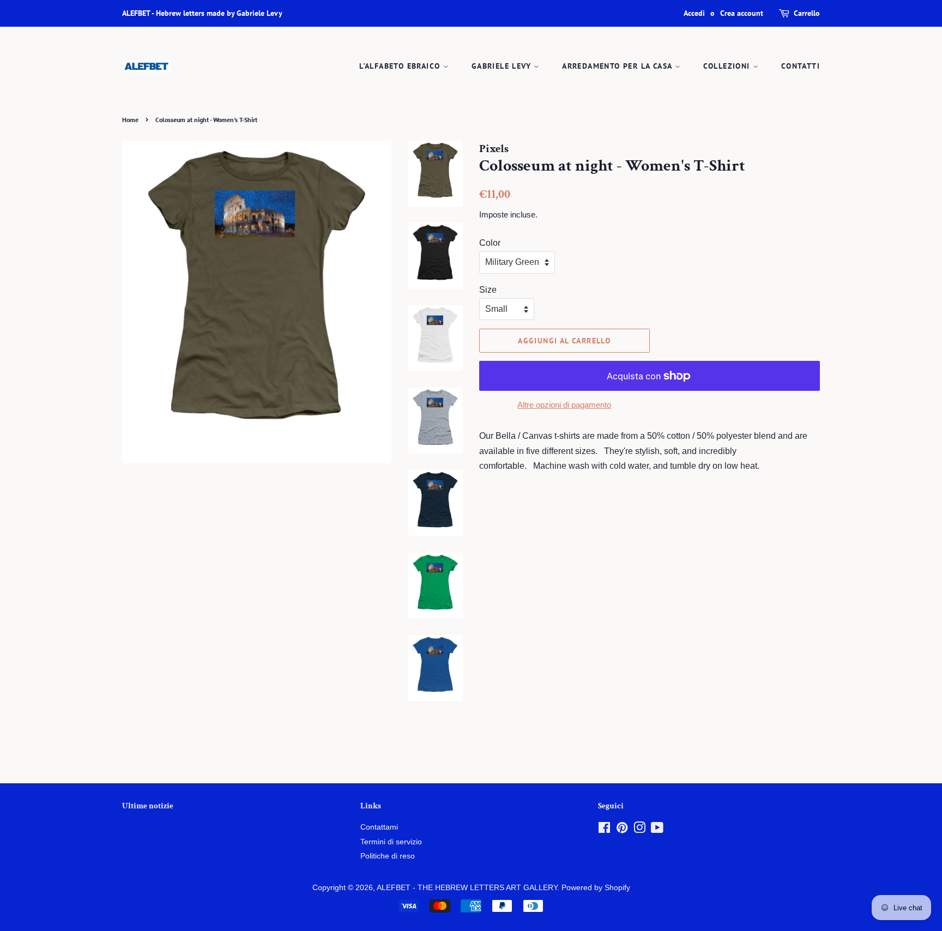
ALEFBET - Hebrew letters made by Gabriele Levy (202, 13)
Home (130, 120)
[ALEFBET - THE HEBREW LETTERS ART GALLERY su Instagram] (639, 830)
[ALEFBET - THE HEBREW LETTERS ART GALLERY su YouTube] (657, 830)
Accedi (694, 13)
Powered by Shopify (595, 888)
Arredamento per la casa (618, 66)
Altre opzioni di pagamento (564, 404)
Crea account (741, 13)
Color (489, 242)
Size (488, 289)
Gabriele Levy (503, 66)
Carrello (807, 13)
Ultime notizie (147, 806)
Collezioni (728, 66)
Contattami (379, 827)
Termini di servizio (391, 842)
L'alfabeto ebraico (401, 66)
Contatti (800, 66)
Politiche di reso (387, 856)
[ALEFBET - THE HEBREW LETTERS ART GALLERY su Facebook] (604, 830)
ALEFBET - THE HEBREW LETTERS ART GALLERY (467, 888)
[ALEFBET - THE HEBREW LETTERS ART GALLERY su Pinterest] (622, 830)
